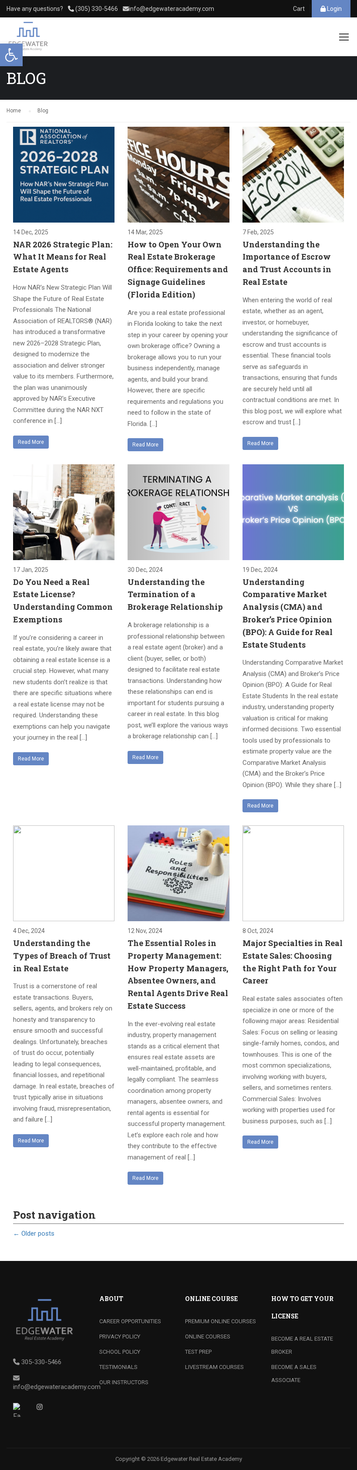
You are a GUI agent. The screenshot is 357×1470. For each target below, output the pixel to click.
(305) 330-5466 (96, 8)
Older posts (33, 1233)
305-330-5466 (41, 1362)
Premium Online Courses (220, 1321)
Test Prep (198, 1351)
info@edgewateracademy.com (171, 8)
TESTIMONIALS (118, 1367)
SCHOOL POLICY (119, 1351)
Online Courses (207, 1336)
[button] (11, 55)
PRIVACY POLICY (119, 1336)
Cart (299, 8)
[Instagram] (43, 1410)
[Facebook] (20, 1410)
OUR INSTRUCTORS (123, 1382)
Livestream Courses (214, 1367)
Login (334, 8)
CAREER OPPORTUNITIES (130, 1321)
